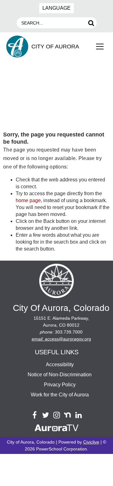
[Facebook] (34, 415)
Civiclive (91, 442)
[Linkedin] (78, 415)
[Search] (91, 22)
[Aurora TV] (56, 429)
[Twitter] (45, 415)
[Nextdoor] (67, 415)
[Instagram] (56, 415)
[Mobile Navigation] (100, 46)
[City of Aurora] (56, 282)
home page (28, 200)
